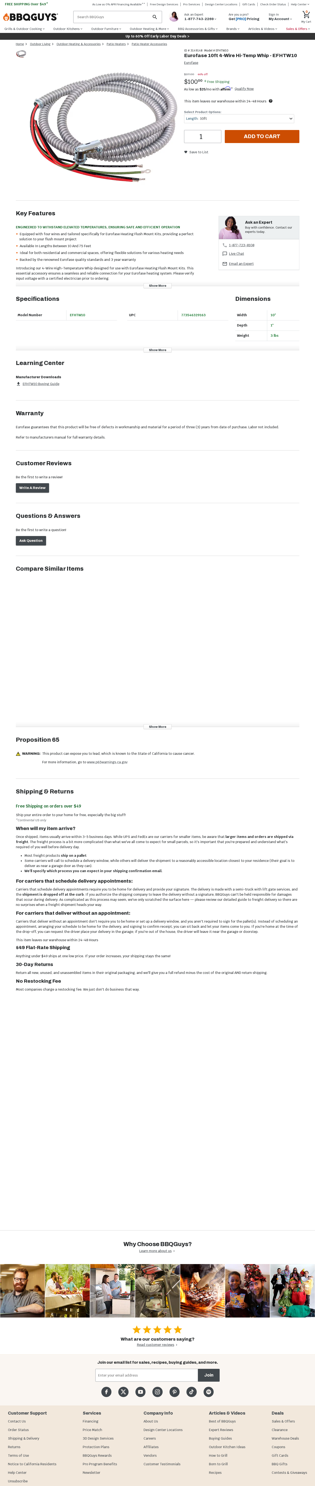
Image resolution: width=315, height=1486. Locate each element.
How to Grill (218, 1455)
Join (208, 1375)
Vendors (150, 1455)
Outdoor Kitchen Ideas (227, 1447)
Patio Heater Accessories (149, 44)
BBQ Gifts (279, 1464)
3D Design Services (98, 1438)
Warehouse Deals (285, 1438)
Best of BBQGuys (222, 1421)
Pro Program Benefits (100, 1464)
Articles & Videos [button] (261, 29)
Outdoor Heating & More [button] (148, 29)
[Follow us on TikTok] (191, 1392)
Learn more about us (155, 1251)
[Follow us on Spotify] (209, 1392)
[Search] (155, 17)
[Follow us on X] (123, 1392)
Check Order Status (273, 4)
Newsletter (91, 1472)
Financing (90, 1421)
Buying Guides (220, 1438)
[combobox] (239, 118)
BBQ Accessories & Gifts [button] (196, 29)
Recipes (215, 1472)
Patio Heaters (116, 44)
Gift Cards (248, 4)
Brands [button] (231, 29)
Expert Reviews (221, 1430)
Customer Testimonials (162, 1464)
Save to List (198, 152)
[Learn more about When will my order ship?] (270, 100)
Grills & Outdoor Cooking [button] (23, 29)
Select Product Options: (202, 112)
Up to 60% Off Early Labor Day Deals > (157, 36)
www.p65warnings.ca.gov (107, 762)
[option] (21, 58)
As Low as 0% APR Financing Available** (118, 4)
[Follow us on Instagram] (157, 1392)
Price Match (92, 1430)
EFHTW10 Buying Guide (41, 384)
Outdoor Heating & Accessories (79, 44)
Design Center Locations (221, 4)
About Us (151, 1421)
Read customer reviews (155, 1345)
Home (20, 44)
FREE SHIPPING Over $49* (26, 4)
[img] (103, 124)
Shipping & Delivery (23, 1438)
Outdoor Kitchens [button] (66, 29)
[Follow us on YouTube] (140, 1392)
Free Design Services (164, 4)
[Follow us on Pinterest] (175, 1392)
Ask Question (31, 540)
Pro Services (191, 4)
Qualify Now (244, 89)
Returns (14, 1447)
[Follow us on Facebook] (106, 1392)
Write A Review (32, 488)
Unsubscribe (18, 1481)
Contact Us (17, 1421)
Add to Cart (262, 136)
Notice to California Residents (32, 1464)
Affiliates (151, 1447)
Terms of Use (18, 1455)
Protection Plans (96, 1447)
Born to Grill (218, 1464)
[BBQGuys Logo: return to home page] (36, 17)
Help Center (17, 1472)
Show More (157, 285)
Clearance (280, 1430)
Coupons (278, 1447)
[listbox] (21, 54)
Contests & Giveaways (289, 1472)
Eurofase (191, 63)
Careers (150, 1438)
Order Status (18, 1430)
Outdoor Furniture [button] (104, 29)
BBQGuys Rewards (97, 1455)
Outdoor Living (40, 44)
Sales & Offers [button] (296, 29)
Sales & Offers (283, 1421)
